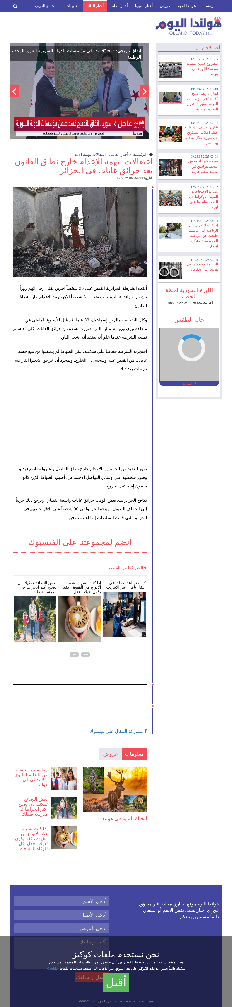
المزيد (187, 383)
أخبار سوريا (144, 6)
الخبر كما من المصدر (126, 567)
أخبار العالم (95, 6)
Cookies (53, 968)
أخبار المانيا (119, 6)
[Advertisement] (82, 410)
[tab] (189, 67)
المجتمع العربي (47, 6)
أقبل (116, 982)
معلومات (72, 6)
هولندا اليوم (186, 6)
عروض (165, 6)
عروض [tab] (110, 754)
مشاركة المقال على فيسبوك (117, 731)
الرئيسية (209, 6)
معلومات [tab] (134, 754)
